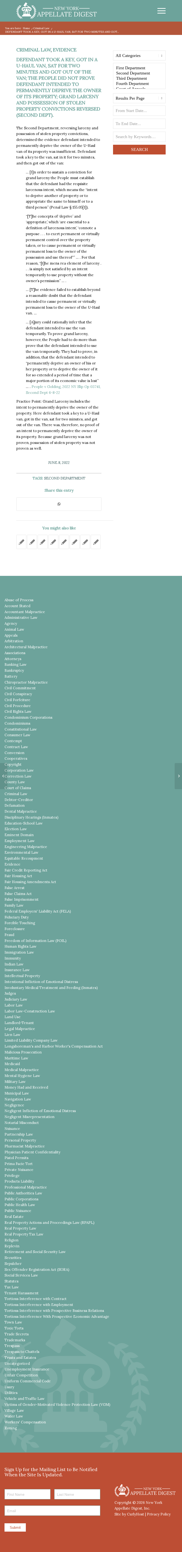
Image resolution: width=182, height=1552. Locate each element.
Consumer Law (17, 735)
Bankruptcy (14, 670)
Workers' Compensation (25, 1422)
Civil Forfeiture (17, 700)
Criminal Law (33, 50)
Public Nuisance (18, 1210)
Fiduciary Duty (17, 917)
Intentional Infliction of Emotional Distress (41, 981)
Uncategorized (17, 1363)
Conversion (14, 752)
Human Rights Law (20, 946)
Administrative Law (21, 617)
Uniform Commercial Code (28, 1381)
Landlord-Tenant (19, 1023)
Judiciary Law (16, 999)
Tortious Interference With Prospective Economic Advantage (57, 1316)
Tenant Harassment (22, 1293)
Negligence (14, 1105)
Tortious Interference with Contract (36, 1298)
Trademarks (15, 1340)
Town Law (13, 1322)
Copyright (13, 764)
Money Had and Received (26, 1087)
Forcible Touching (20, 923)
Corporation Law (19, 770)
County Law (15, 782)
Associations (15, 653)
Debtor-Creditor (19, 799)
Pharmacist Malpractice (25, 1146)
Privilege (12, 1175)
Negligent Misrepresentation (30, 1116)
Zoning (11, 1428)
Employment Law (20, 841)
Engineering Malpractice (26, 846)
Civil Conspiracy (18, 694)
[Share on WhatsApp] (59, 504)
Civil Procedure (18, 706)
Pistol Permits (16, 1158)
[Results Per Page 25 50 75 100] (139, 99)
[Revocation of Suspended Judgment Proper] (75, 542)
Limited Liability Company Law (31, 1040)
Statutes (11, 1281)
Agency (11, 623)
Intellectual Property (22, 976)
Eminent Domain (19, 835)
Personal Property (20, 1140)
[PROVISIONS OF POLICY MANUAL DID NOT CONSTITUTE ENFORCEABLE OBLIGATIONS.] (96, 542)
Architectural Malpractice (26, 647)
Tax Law (12, 1287)
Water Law (14, 1416)
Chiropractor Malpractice (26, 682)
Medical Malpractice (22, 1069)
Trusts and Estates (20, 1357)
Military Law (15, 1081)
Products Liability (19, 1181)
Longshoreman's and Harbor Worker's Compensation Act (54, 1046)
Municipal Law (17, 1093)
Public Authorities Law (23, 1193)
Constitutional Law (21, 729)
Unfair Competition (21, 1375)
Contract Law (16, 747)
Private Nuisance (19, 1169)
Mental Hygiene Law (22, 1075)
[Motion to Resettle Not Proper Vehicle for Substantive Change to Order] (32, 542)
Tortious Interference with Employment (39, 1304)
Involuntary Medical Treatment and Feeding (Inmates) (51, 987)
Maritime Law (16, 1058)
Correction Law (18, 776)
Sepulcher (13, 1263)
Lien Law (12, 1034)
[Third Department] (139, 78)
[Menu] (159, 10)
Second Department (64, 478)
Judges (10, 993)
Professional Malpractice (26, 1187)
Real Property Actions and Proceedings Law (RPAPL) (49, 1222)
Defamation (15, 805)
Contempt (13, 741)
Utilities (11, 1392)
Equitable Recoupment (24, 858)
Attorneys (13, 659)
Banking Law (16, 664)
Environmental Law (21, 852)
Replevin (12, 1246)
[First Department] (139, 68)
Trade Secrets (17, 1334)
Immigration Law (19, 952)
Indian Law (14, 964)
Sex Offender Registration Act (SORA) (37, 1269)
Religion (11, 1240)
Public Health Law (20, 1204)
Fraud (9, 934)
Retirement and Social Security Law (35, 1251)
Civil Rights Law (18, 711)
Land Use (13, 1017)
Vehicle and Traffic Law (25, 1398)
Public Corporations (21, 1199)
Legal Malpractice (20, 1028)
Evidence (65, 50)
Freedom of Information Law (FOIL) (35, 940)
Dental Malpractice (21, 811)
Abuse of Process (19, 600)
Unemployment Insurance (27, 1369)
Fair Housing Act (18, 876)
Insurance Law (17, 970)
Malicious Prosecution (23, 1052)
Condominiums (17, 723)
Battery (11, 676)
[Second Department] (139, 73)
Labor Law (14, 1005)
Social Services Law (21, 1275)
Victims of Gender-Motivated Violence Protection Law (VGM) (57, 1404)
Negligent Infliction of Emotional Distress (40, 1111)
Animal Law (14, 629)
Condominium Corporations (28, 717)
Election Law (16, 829)
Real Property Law (20, 1228)
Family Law (14, 905)
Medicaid (12, 1064)
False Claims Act (18, 893)
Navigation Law (18, 1099)
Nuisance (12, 1128)
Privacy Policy (159, 1514)
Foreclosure (15, 929)
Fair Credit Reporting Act (26, 870)
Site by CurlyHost (129, 1514)
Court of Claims (18, 788)
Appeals (11, 635)
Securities (13, 1257)
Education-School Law (24, 823)
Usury (9, 1387)
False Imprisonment (22, 899)
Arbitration (14, 641)
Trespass (12, 1345)
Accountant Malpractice (25, 612)
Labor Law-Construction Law (30, 1011)
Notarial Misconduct (22, 1122)
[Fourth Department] (139, 83)
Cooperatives (16, 758)
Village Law (14, 1410)
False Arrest (15, 888)
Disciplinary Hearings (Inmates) (31, 817)
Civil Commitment (20, 688)
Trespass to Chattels (22, 1351)
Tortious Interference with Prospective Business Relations (54, 1310)
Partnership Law (19, 1134)
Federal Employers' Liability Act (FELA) (38, 911)
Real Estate (14, 1216)
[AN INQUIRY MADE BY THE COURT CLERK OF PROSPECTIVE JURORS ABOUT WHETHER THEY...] (3, 776)
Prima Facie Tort (19, 1163)
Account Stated (17, 606)
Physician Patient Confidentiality (32, 1152)
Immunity (13, 958)
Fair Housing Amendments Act (30, 882)
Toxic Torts (14, 1328)
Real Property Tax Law (24, 1234)
